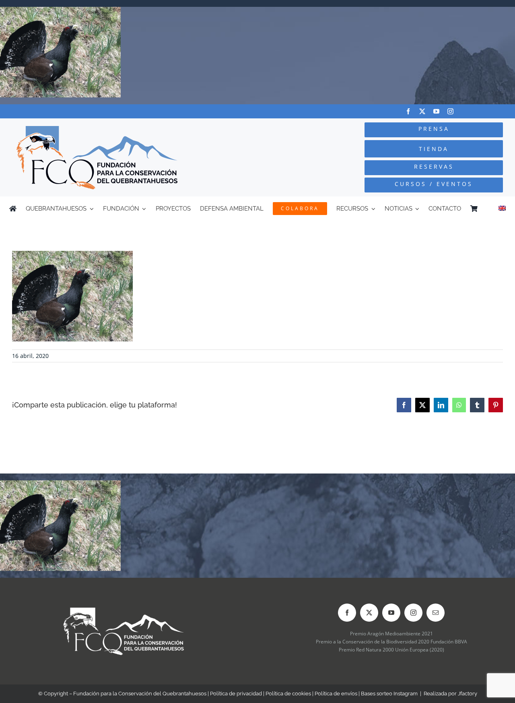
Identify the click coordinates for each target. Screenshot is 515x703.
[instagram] (450, 111)
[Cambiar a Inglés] (502, 208)
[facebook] (408, 111)
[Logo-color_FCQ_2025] (96, 129)
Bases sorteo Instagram (389, 694)
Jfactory (467, 694)
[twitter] (422, 111)
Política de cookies (288, 694)
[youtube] (436, 111)
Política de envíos (336, 694)
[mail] (435, 613)
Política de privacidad (236, 694)
